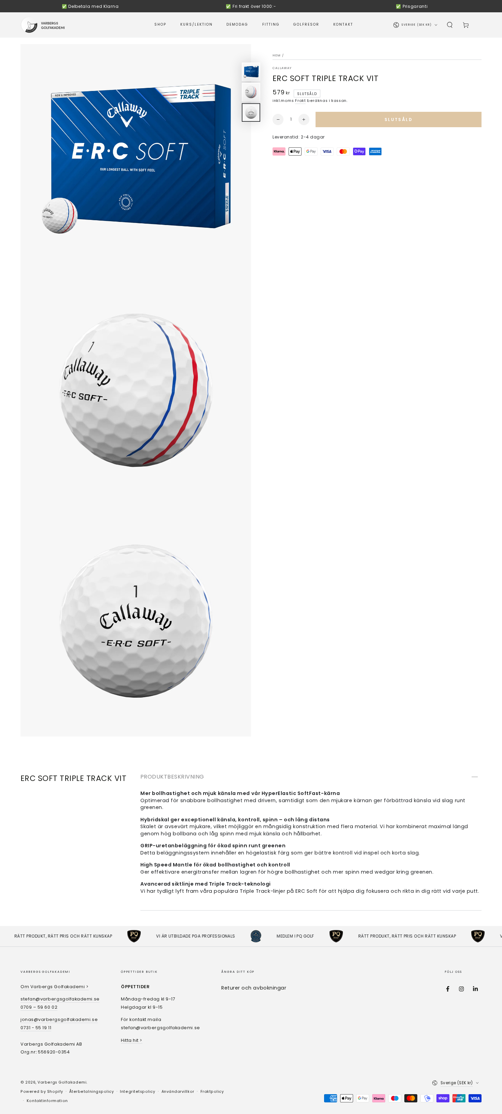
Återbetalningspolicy (91, 1091)
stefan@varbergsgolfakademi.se (60, 999)
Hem (277, 55)
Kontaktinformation (47, 1100)
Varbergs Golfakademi (62, 1082)
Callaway (282, 68)
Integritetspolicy (137, 1091)
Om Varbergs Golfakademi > (54, 987)
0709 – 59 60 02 (38, 1007)
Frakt (300, 100)
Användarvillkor (178, 1091)
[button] (450, 25)
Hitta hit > (131, 1040)
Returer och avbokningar (253, 987)
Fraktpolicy (212, 1091)
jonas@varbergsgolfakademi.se (59, 1019)
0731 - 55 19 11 (35, 1028)
